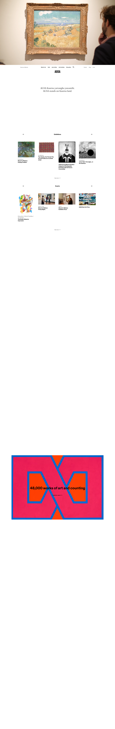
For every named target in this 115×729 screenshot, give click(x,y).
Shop (90, 67)
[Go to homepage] (57, 71)
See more (57, 178)
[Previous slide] (23, 134)
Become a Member (24, 67)
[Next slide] (91, 134)
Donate (85, 67)
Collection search (57, 495)
